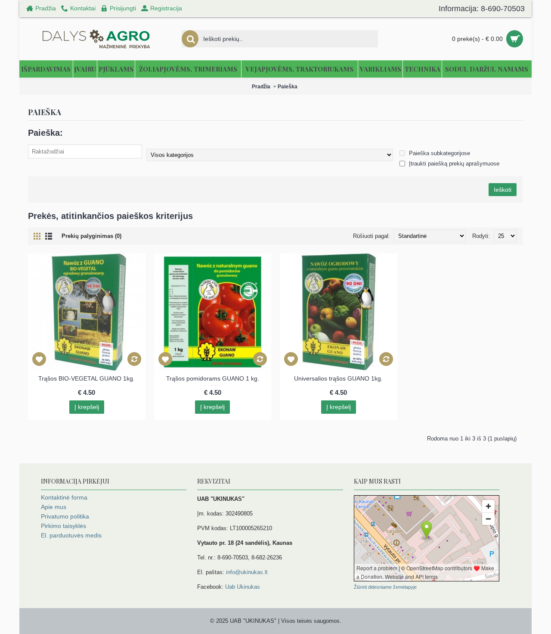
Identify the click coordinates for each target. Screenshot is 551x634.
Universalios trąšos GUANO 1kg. (338, 378)
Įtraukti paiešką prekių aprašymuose (453, 163)
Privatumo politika (65, 516)
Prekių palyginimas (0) (91, 236)
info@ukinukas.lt (247, 572)
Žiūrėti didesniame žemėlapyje (385, 587)
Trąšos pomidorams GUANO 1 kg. (212, 378)
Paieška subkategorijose (438, 153)
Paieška (287, 87)
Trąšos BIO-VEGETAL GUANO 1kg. (86, 378)
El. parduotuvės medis (71, 535)
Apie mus (53, 506)
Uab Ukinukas (242, 587)
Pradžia (261, 87)
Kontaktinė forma (64, 497)
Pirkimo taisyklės (63, 525)
